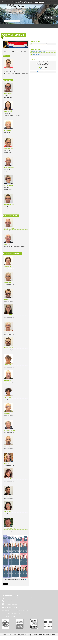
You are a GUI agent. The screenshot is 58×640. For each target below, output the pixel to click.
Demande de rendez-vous (43, 71)
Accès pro (35, 636)
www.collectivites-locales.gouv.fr (39, 51)
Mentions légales (51, 634)
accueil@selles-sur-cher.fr (12, 604)
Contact (4, 634)
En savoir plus (31, 2)
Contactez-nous (43, 68)
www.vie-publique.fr (36, 54)
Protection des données (26, 636)
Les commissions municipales (39, 44)
